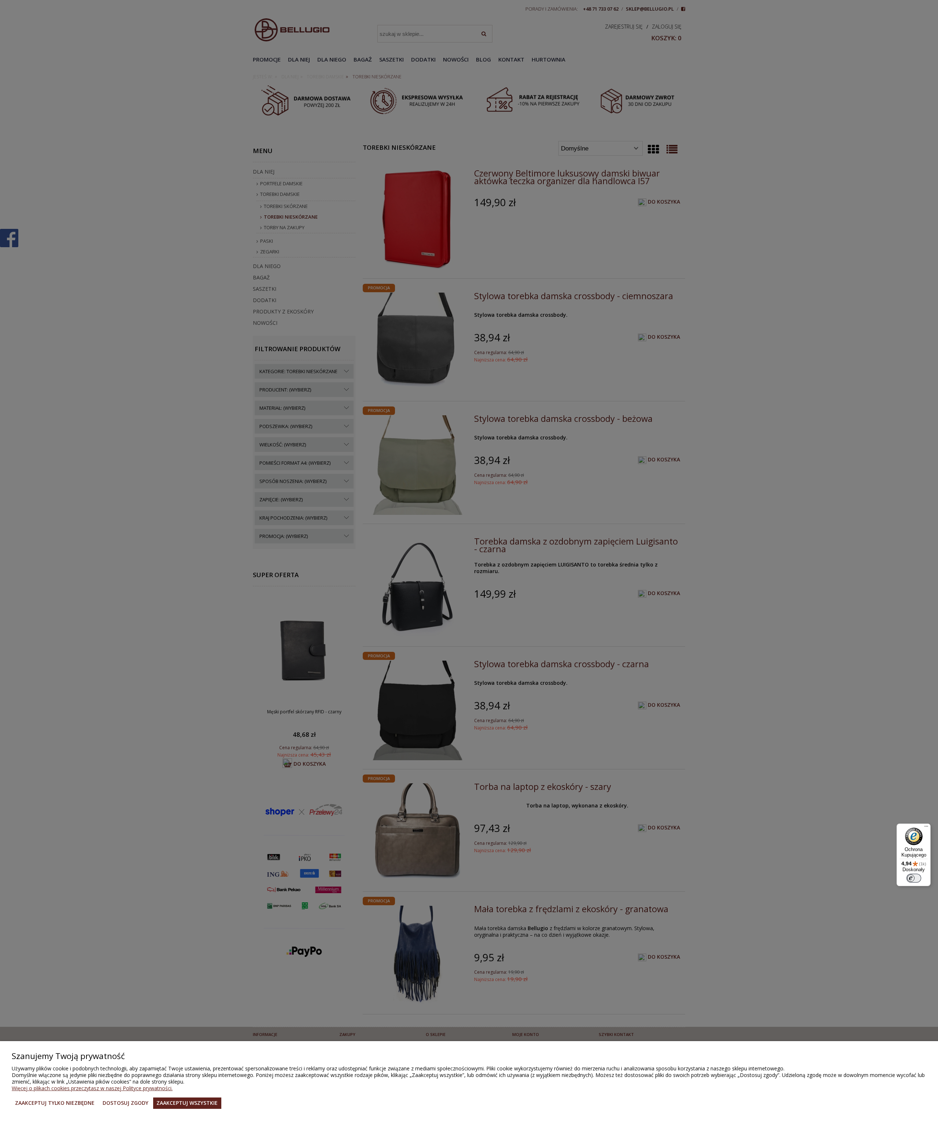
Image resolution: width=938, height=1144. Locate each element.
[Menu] (926, 828)
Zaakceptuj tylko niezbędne (55, 1102)
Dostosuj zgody (125, 1102)
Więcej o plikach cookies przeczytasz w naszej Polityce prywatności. (92, 1088)
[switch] (913, 878)
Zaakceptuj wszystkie (187, 1102)
